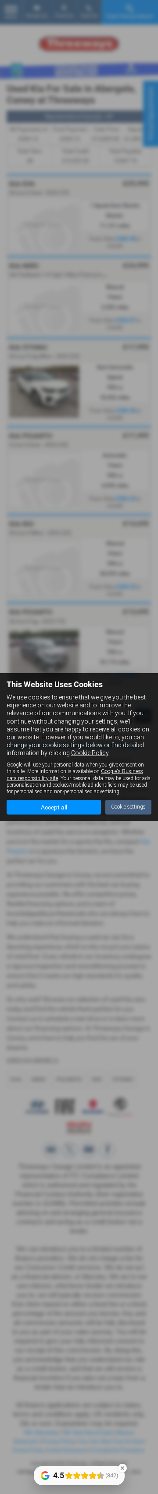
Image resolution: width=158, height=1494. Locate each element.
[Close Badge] (122, 1468)
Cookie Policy (89, 752)
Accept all (54, 807)
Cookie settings (128, 807)
